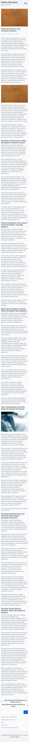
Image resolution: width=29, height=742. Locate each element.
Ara (26, 712)
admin (4, 34)
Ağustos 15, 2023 (14, 34)
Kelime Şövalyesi (9, 2)
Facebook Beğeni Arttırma (8, 719)
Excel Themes (15, 737)
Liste (2, 722)
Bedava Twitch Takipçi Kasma (9, 717)
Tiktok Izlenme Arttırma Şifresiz (9, 727)
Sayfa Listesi (4, 725)
